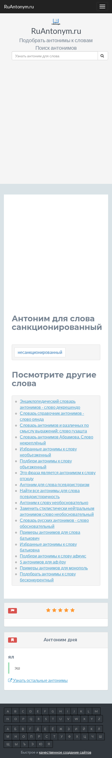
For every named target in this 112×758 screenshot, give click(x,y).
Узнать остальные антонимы (40, 680)
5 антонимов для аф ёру (43, 561)
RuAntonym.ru (19, 6)
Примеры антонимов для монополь (54, 567)
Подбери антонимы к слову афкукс (53, 555)
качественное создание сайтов (65, 752)
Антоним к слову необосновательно (54, 502)
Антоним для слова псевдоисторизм (54, 484)
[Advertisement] (56, 120)
